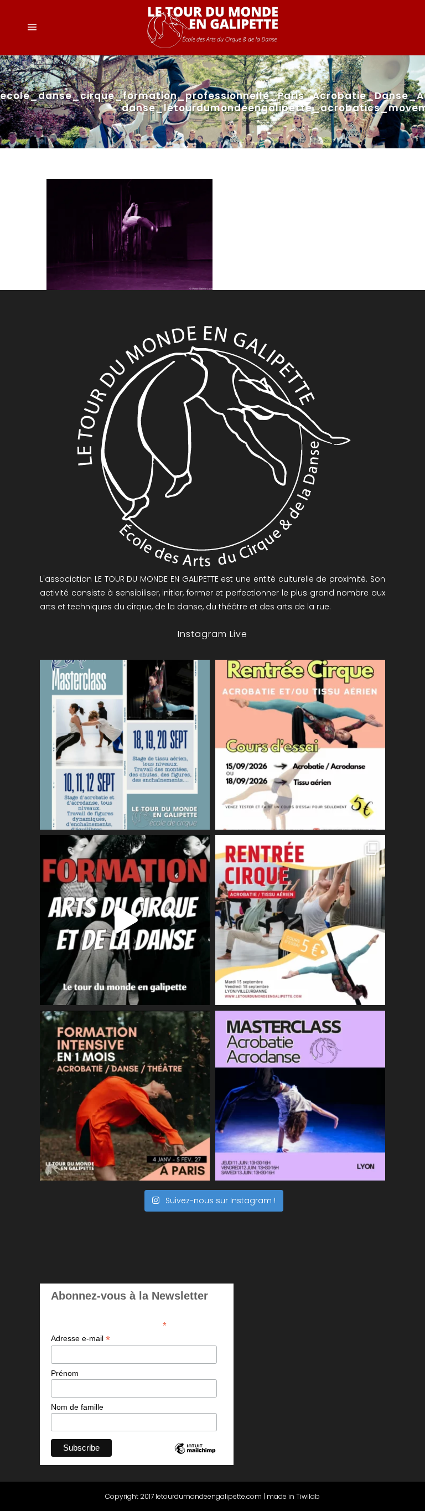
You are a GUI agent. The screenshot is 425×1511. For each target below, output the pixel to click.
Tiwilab (308, 1496)
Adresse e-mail (80, 1338)
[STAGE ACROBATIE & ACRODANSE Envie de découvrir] (300, 1096)
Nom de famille (77, 1407)
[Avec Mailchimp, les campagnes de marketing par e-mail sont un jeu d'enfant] (194, 1457)
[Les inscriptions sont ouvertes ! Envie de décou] (300, 745)
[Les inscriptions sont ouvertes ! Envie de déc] (300, 920)
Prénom (65, 1373)
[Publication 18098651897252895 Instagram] (125, 745)
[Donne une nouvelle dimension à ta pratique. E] (125, 920)
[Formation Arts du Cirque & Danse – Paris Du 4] (125, 1096)
